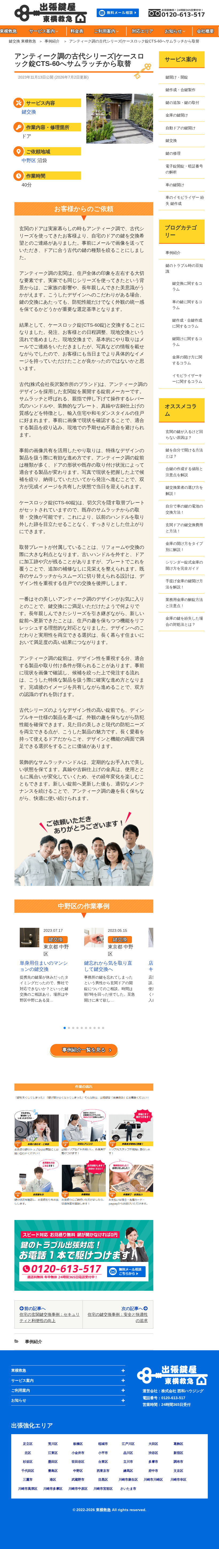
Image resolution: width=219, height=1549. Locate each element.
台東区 (103, 1462)
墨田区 (53, 1462)
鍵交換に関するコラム (187, 286)
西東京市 (103, 1471)
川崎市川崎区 (153, 1479)
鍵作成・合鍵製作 (180, 90)
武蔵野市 (78, 1479)
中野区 (29, 160)
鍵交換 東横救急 (22, 41)
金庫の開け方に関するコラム (187, 360)
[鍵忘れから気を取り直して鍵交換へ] (94, 943)
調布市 (178, 1462)
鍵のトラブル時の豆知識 (184, 268)
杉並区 (28, 1462)
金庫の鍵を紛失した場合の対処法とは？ (184, 621)
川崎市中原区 (78, 1489)
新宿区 (178, 1453)
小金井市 (78, 1453)
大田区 (153, 1444)
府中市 (153, 1471)
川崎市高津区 (27, 1489)
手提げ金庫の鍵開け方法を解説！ (184, 584)
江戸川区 (128, 1444)
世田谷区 (78, 1462)
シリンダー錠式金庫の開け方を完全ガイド (184, 565)
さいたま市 (128, 1489)
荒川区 (53, 1444)
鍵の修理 (173, 153)
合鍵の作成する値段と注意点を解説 (184, 472)
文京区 (178, 1471)
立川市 (128, 1462)
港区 (53, 1479)
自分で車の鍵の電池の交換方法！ (184, 509)
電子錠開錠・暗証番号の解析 (184, 169)
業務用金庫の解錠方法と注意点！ (184, 602)
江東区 (53, 1453)
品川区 (128, 1453)
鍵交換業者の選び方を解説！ (184, 490)
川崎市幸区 (178, 1479)
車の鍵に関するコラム (187, 305)
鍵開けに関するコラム (187, 342)
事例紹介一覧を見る (83, 1050)
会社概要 (205, 31)
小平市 (103, 1453)
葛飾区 (178, 1444)
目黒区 (103, 1479)
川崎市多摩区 (52, 1489)
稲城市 (103, 1444)
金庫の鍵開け (177, 115)
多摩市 (153, 1462)
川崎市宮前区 (103, 1489)
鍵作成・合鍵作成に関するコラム (187, 323)
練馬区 (128, 1471)
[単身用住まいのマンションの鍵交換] (29, 943)
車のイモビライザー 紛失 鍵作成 (185, 200)
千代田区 (27, 1471)
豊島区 (53, 1471)
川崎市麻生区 (128, 1479)
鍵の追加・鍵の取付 (182, 102)
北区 (28, 1453)
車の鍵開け (175, 185)
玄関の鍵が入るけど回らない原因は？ (184, 434)
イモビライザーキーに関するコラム (187, 378)
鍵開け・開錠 (177, 77)
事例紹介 (52, 41)
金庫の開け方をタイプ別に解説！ (184, 546)
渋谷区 (153, 1453)
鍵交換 (29, 112)
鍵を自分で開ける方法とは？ (184, 453)
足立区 (28, 1444)
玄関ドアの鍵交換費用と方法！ (184, 528)
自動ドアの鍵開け (180, 128)
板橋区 (78, 1444)
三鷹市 (28, 1479)
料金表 (77, 31)
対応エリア (142, 31)
